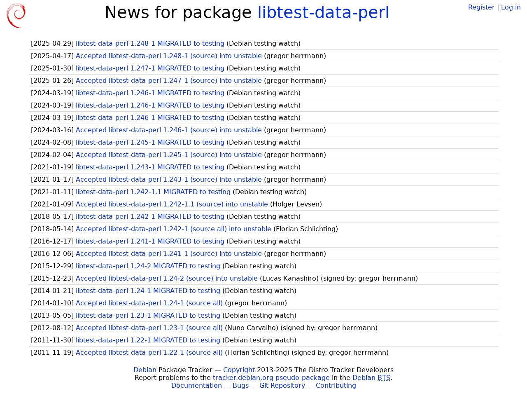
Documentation (196, 385)
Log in (511, 7)
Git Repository (282, 385)
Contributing (336, 385)
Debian (144, 370)
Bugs (241, 385)
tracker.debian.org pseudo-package (271, 378)
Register (481, 7)
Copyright (239, 370)
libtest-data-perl (323, 12)
